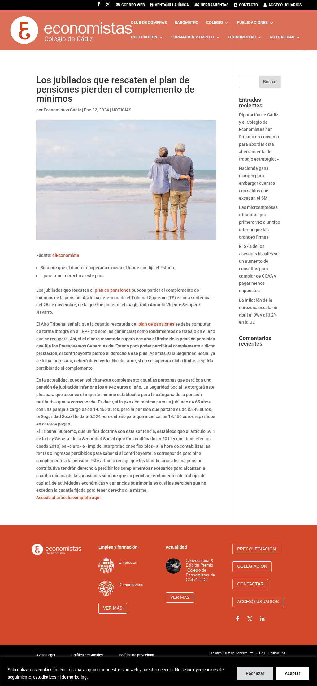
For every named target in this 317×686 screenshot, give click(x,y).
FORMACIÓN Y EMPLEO (192, 37)
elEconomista (65, 255)
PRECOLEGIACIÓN (256, 548)
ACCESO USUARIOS (285, 5)
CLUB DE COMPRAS (149, 22)
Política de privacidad (136, 655)
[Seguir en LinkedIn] (262, 619)
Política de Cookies (87, 655)
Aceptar (292, 673)
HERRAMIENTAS (214, 5)
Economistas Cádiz (62, 109)
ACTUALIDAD (282, 37)
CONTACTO (248, 5)
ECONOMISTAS (242, 37)
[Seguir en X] (250, 619)
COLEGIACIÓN (144, 37)
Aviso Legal (45, 655)
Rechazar (255, 673)
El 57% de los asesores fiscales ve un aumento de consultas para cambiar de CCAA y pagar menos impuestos (259, 268)
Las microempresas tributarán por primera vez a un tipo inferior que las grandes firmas (259, 222)
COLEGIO (214, 22)
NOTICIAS (121, 109)
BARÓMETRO (186, 22)
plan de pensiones (113, 290)
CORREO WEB (133, 5)
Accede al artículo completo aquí (68, 497)
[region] (158, 671)
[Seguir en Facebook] (237, 619)
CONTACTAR (250, 583)
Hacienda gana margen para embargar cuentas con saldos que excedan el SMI (257, 183)
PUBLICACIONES (252, 22)
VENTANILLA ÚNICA (172, 5)
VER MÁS (112, 608)
